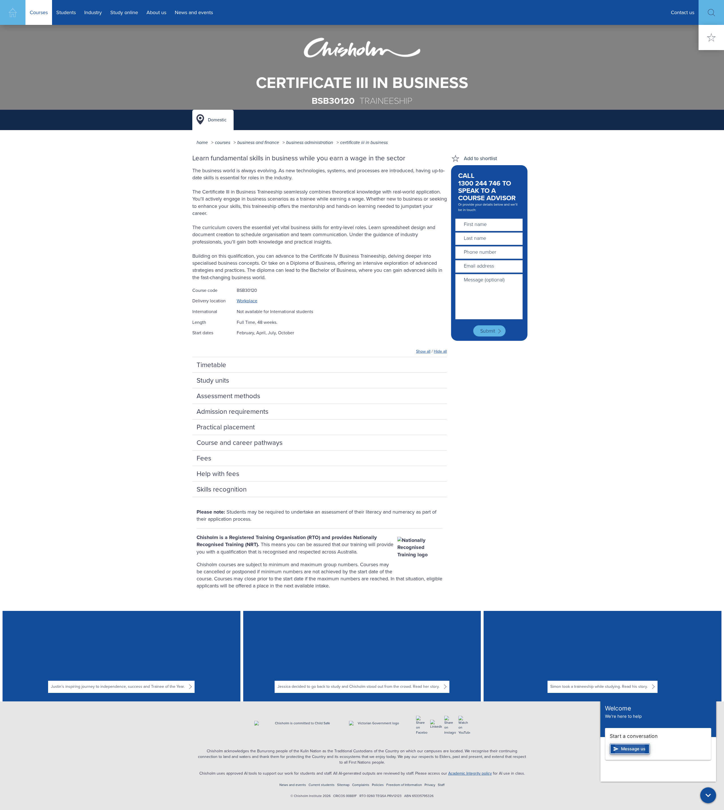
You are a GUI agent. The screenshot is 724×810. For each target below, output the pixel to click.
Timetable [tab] (211, 365)
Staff (441, 785)
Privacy (430, 785)
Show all (423, 351)
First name (475, 224)
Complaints (360, 785)
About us (156, 12)
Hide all (440, 351)
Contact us (682, 12)
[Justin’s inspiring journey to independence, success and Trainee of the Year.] (121, 656)
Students (66, 12)
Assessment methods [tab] (228, 396)
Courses (39, 12)
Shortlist (711, 37)
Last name (475, 238)
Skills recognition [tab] (222, 489)
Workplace (247, 301)
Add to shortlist (480, 158)
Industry (93, 12)
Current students (322, 785)
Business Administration (309, 142)
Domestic (217, 120)
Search (711, 12)
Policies (378, 785)
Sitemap (343, 785)
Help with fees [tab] (218, 474)
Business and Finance (258, 142)
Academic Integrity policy (470, 773)
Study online (124, 12)
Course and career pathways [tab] (240, 443)
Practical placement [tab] (226, 427)
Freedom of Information (404, 785)
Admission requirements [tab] (232, 411)
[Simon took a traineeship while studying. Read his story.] (603, 656)
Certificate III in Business (364, 142)
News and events (194, 12)
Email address (479, 266)
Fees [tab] (204, 458)
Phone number (480, 252)
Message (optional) (484, 279)
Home (12, 12)
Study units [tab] (213, 380)
